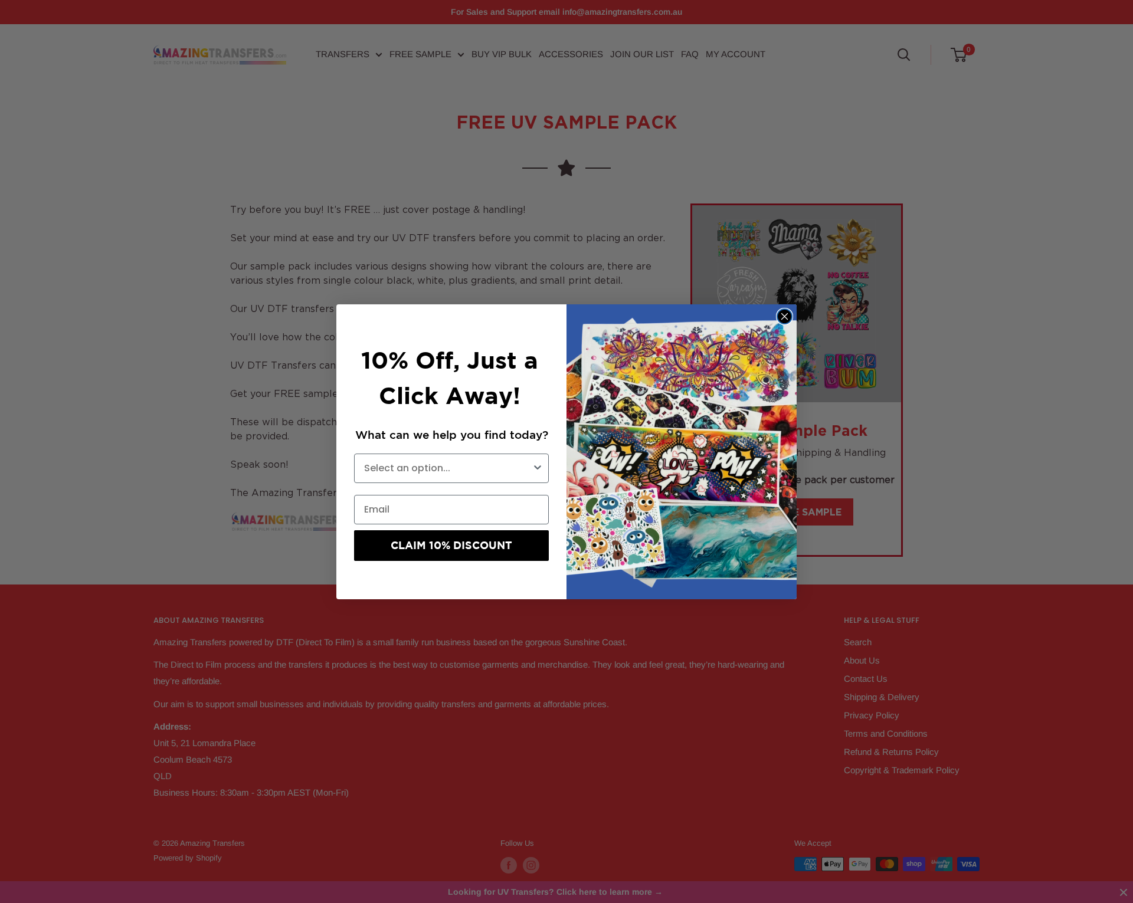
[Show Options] (537, 468)
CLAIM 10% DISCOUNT (451, 545)
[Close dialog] (784, 316)
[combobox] (448, 468)
